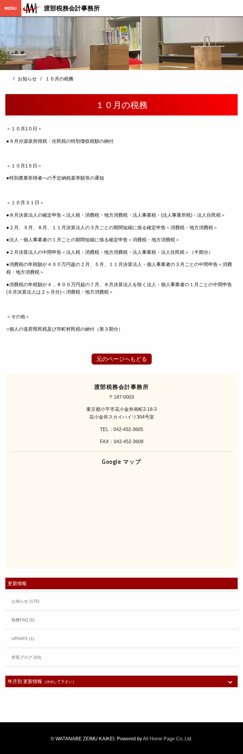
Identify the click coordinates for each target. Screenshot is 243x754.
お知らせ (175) (25, 601)
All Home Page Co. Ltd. (167, 738)
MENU (10, 8)
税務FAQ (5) (23, 619)
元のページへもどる (121, 359)
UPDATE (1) (23, 638)
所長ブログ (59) (26, 657)
